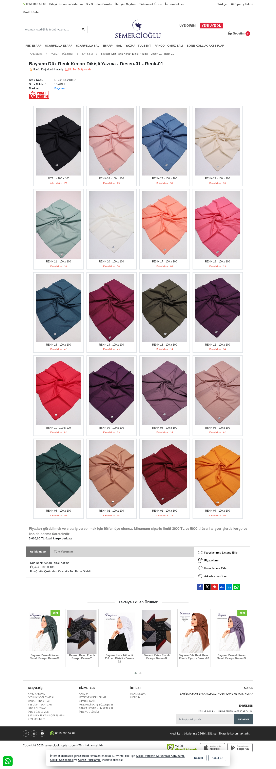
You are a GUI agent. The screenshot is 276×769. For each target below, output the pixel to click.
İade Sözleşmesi (38, 711)
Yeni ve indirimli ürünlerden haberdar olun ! (225, 711)
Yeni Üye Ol (211, 25)
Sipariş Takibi (87, 700)
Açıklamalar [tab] (38, 551)
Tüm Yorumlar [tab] (63, 551)
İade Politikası (37, 708)
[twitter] (207, 587)
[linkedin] (229, 587)
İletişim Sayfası (125, 4)
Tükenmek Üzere (150, 4)
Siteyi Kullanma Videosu (66, 4)
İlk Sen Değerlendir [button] (80, 69)
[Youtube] (42, 733)
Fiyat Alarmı (211, 560)
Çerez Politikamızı (89, 759)
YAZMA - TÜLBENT (138, 45)
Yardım (83, 693)
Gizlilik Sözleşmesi (41, 697)
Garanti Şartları (39, 700)
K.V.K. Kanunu (36, 693)
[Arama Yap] (83, 29)
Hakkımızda (137, 693)
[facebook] (200, 587)
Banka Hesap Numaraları (96, 708)
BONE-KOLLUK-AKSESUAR (205, 45)
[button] (135, 673)
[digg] (222, 587)
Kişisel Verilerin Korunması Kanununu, (160, 755)
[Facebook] (26, 733)
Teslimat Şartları (40, 704)
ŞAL (119, 45)
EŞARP (108, 45)
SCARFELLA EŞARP (58, 45)
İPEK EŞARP (33, 45)
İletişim (135, 697)
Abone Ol (243, 719)
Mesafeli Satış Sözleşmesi (96, 704)
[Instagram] (34, 733)
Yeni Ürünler (31, 12)
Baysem (59, 88)
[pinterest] (214, 587)
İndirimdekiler (174, 4)
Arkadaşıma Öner (215, 576)
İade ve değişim (89, 711)
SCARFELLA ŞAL (87, 45)
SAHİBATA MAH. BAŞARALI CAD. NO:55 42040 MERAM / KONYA (216, 693)
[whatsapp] (236, 587)
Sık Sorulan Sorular (99, 4)
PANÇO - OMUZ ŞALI (169, 45)
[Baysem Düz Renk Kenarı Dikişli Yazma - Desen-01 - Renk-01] (58, 142)
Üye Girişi (187, 25)
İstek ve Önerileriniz (92, 697)
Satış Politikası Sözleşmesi (46, 715)
